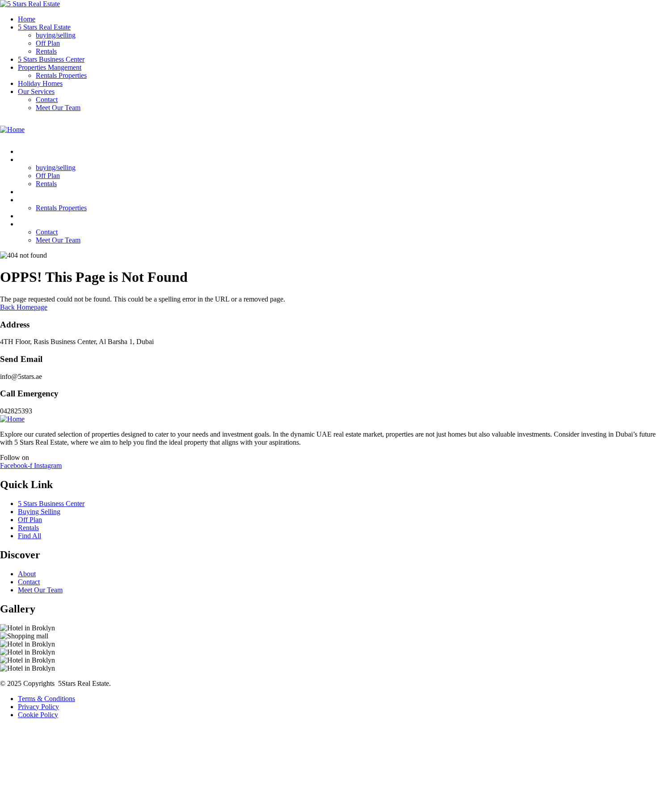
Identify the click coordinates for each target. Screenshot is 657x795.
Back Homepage (23, 307)
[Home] (12, 129)
